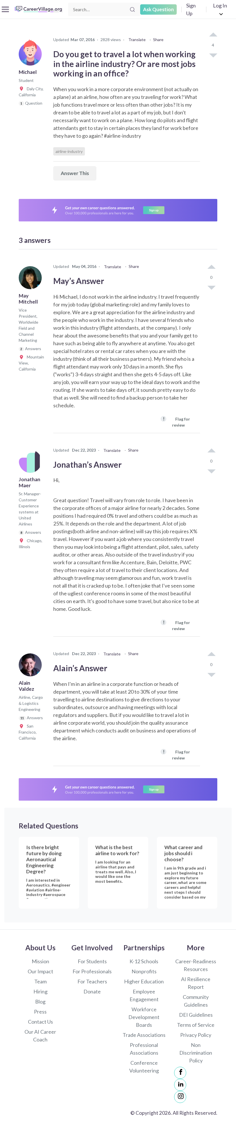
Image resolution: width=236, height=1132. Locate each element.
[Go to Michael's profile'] (32, 56)
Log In (220, 5)
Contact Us (40, 1021)
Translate (137, 39)
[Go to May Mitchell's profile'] (32, 279)
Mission (40, 961)
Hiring (40, 991)
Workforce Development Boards (143, 1017)
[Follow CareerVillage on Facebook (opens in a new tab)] (180, 1073)
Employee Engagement (144, 995)
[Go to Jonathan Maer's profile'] (32, 463)
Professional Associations (144, 1049)
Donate (92, 991)
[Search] (132, 9)
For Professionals (92, 971)
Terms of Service (195, 1025)
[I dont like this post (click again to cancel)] (213, 55)
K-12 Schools (144, 961)
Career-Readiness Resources (195, 965)
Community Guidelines (196, 1001)
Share (158, 39)
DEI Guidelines (196, 1015)
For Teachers (92, 981)
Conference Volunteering (144, 1067)
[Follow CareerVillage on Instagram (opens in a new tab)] (180, 1097)
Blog (40, 1001)
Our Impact (40, 971)
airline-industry (69, 151)
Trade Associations (144, 1035)
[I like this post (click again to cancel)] (213, 35)
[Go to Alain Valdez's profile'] (32, 666)
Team (40, 981)
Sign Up (191, 9)
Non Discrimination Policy (195, 1053)
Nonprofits (144, 971)
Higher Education (144, 981)
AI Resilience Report (195, 983)
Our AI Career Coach (40, 1036)
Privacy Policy (195, 1035)
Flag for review (176, 421)
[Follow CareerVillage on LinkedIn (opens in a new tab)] (180, 1085)
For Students (92, 961)
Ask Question (158, 9)
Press (40, 1011)
